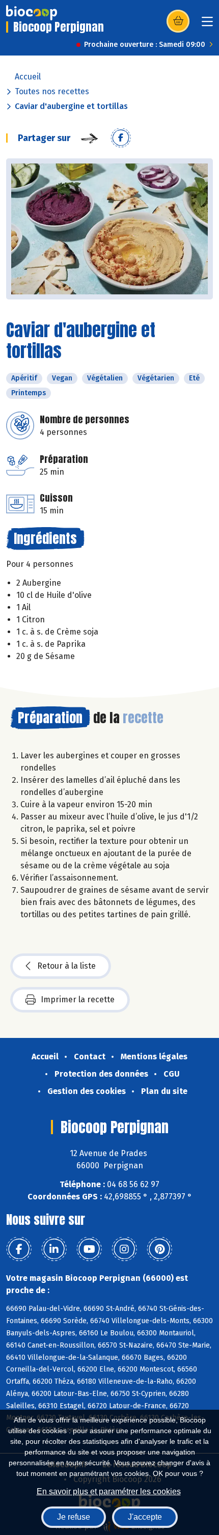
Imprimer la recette (78, 999)
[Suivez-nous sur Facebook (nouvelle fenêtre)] (19, 1249)
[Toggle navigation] (207, 24)
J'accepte (145, 1517)
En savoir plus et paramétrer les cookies (109, 1491)
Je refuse (73, 1517)
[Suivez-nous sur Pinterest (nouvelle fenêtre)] (159, 1249)
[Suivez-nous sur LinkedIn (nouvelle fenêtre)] (54, 1249)
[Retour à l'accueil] (31, 12)
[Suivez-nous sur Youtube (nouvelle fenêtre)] (89, 1249)
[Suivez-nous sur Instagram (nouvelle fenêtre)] (124, 1249)
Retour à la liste (66, 966)
